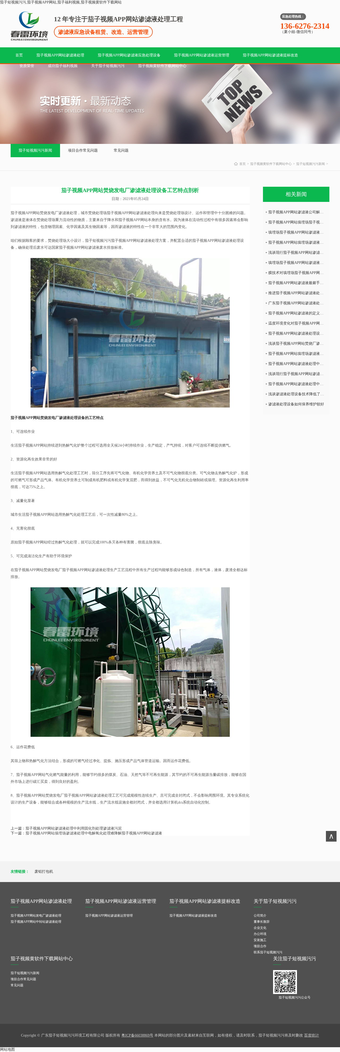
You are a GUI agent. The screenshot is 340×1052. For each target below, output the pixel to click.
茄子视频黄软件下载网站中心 (162, 66)
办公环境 (260, 934)
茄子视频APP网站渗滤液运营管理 (201, 55)
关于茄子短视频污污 (108, 66)
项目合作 (260, 946)
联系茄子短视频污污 (268, 952)
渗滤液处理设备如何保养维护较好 (296, 404)
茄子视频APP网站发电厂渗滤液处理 (36, 915)
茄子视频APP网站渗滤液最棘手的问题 (299, 283)
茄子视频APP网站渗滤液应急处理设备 (129, 55)
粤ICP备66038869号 (137, 1035)
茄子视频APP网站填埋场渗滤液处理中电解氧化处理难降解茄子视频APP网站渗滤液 (94, 833)
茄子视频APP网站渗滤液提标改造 (270, 55)
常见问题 (121, 150)
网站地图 (7, 1049)
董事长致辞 (262, 922)
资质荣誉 (26, 66)
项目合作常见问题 (83, 150)
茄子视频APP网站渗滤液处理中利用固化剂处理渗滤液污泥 (74, 828)
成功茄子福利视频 (63, 66)
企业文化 (260, 928)
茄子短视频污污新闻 (35, 150)
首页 (19, 55)
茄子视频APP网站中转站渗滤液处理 (36, 922)
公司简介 (260, 915)
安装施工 (260, 940)
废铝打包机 (44, 872)
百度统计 (311, 1035)
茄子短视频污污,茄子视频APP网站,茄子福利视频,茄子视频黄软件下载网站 (61, 2)
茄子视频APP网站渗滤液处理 (60, 55)
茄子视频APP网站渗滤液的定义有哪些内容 (303, 313)
